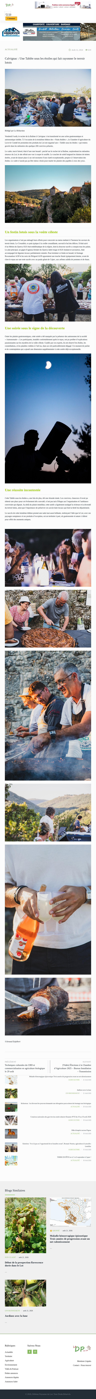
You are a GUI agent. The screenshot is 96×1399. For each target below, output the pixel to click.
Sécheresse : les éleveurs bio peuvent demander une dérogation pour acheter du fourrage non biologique (56, 1103)
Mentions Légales (84, 1361)
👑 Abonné (55, 1231)
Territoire (8, 1356)
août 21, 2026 (23, 1257)
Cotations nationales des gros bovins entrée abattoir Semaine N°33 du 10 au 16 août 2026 (60, 1117)
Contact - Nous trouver (82, 1365)
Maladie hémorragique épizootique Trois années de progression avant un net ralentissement (60, 1076)
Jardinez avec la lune (84, 1090)
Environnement (73, 1093)
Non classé (10, 1257)
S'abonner (11, 18)
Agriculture (74, 1080)
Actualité (11, 49)
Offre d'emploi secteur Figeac (81, 1130)
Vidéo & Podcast (11, 1369)
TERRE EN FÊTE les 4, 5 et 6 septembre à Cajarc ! (74, 1157)
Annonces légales (12, 1377)
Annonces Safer (11, 1382)
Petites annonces (11, 1373)
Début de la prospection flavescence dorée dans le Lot (24, 1264)
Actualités (9, 1352)
